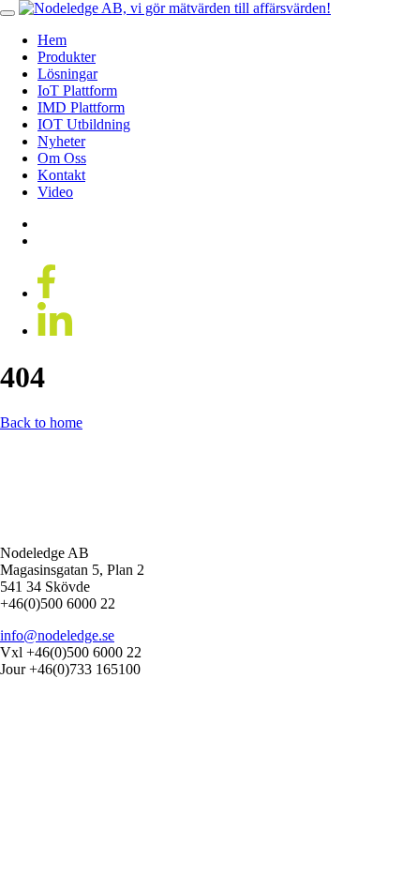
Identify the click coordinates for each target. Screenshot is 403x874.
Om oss (61, 158)
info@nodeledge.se (57, 635)
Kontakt (61, 175)
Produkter (66, 57)
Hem (52, 40)
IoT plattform (77, 90)
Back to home (41, 422)
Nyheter (61, 141)
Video (55, 192)
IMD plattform (81, 107)
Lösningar (67, 74)
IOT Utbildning (83, 124)
